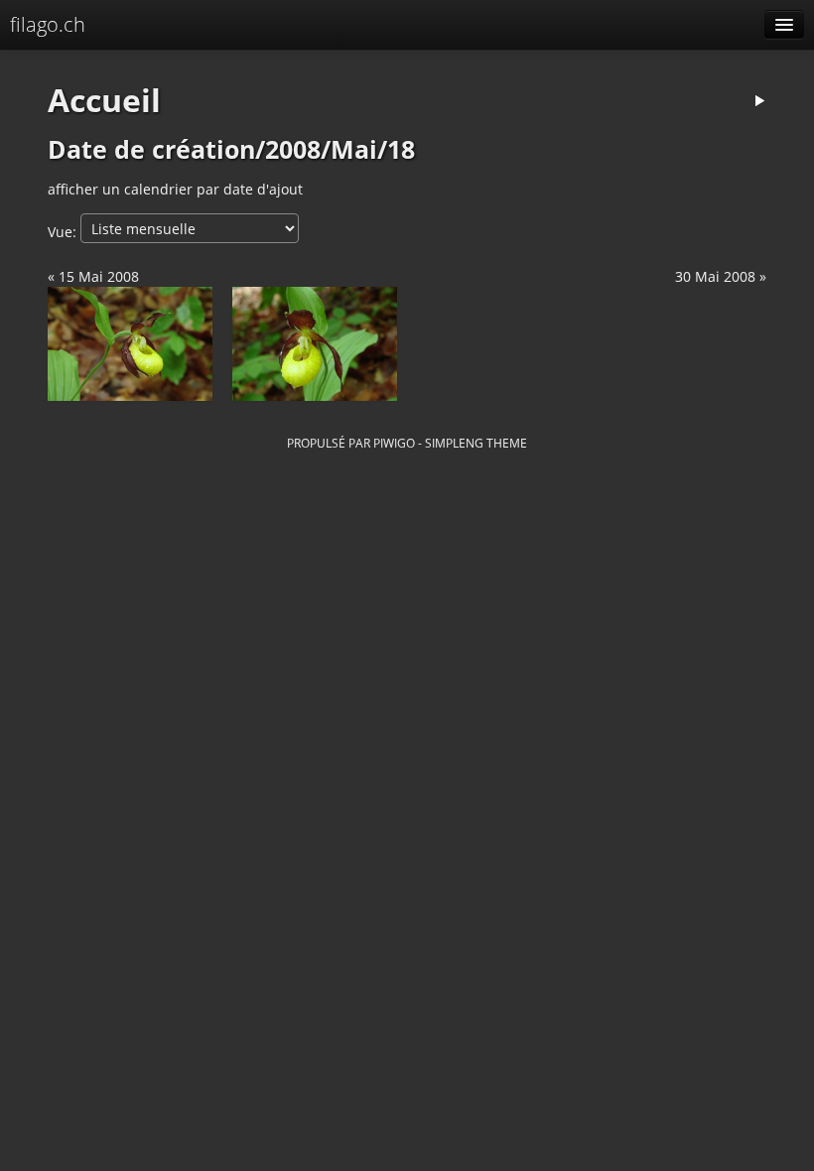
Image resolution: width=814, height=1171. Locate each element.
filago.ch (47, 24)
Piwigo (394, 443)
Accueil (104, 99)
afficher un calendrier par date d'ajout (175, 189)
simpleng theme (476, 443)
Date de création (151, 149)
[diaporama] (759, 101)
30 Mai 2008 (715, 276)
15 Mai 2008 (99, 276)
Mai (354, 149)
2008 (293, 149)
